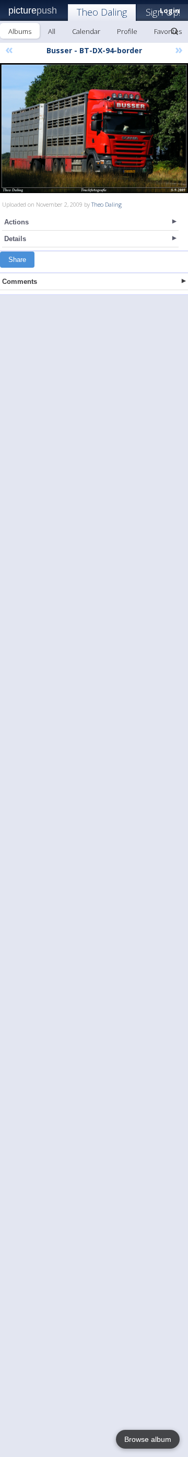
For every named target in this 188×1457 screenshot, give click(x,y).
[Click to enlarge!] (94, 128)
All (51, 31)
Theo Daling (102, 12)
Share (17, 260)
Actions (16, 222)
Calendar (86, 31)
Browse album (147, 1439)
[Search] (174, 31)
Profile (127, 31)
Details (15, 239)
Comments (19, 281)
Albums (19, 31)
